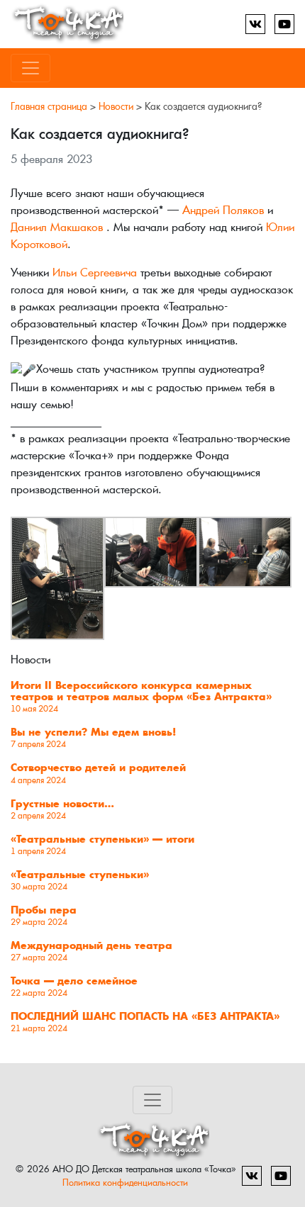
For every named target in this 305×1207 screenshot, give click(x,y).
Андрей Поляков (223, 210)
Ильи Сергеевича (94, 272)
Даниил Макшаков (57, 227)
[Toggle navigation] (30, 68)
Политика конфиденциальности (125, 1183)
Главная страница (49, 106)
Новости (116, 106)
